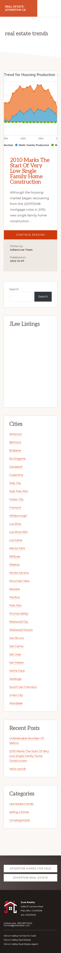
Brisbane (15, 450)
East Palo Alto (18, 491)
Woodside (16, 703)
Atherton (15, 434)
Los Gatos (15, 540)
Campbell (16, 466)
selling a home (19, 812)
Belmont (15, 442)
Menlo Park (17, 548)
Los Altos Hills (18, 532)
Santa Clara (17, 670)
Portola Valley (18, 613)
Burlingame (17, 458)
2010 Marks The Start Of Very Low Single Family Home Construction (30, 171)
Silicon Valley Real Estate (17, 939)
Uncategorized (19, 820)
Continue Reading (36, 236)
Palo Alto (15, 605)
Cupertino (16, 475)
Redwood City (18, 621)
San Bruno (16, 638)
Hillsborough (18, 515)
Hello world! (17, 769)
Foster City (16, 499)
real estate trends (21, 804)
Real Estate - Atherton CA (15, 8)
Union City (16, 695)
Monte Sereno (19, 572)
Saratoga (15, 678)
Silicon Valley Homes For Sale (20, 935)
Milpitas (14, 564)
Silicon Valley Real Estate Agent (21, 944)
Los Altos (15, 524)
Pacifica (14, 597)
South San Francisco (23, 687)
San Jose (15, 654)
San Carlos (16, 646)
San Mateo (16, 662)
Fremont (15, 507)
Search (14, 289)
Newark (14, 589)
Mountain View (19, 581)
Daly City (15, 483)
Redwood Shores (21, 630)
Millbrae (14, 556)
